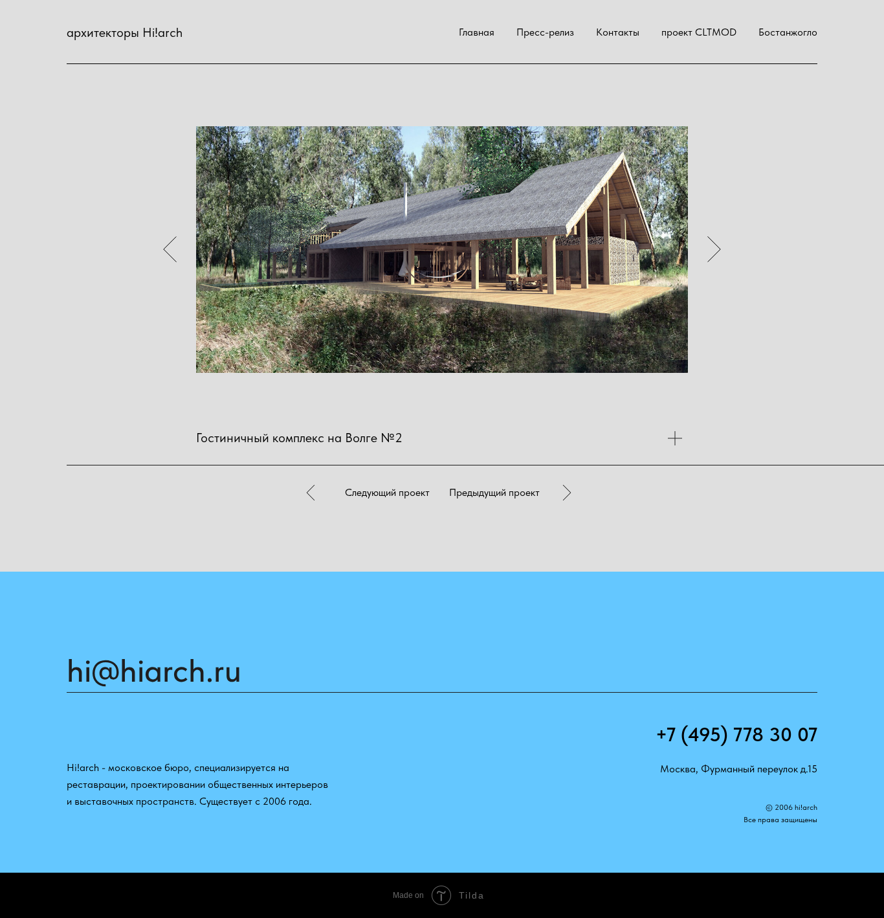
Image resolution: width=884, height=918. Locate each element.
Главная (476, 32)
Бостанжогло (787, 32)
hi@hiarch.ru (154, 670)
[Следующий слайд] (714, 249)
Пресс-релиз (545, 32)
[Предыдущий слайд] (170, 249)
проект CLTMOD (698, 32)
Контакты (617, 32)
